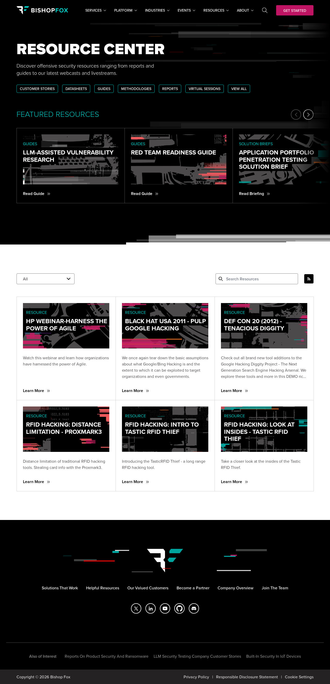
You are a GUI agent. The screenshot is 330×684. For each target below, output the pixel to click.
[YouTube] (165, 608)
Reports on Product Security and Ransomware (106, 656)
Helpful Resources (102, 588)
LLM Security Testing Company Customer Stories (197, 656)
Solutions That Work (60, 588)
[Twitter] (136, 608)
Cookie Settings (299, 677)
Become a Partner (193, 588)
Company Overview (235, 588)
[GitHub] (179, 608)
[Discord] (194, 608)
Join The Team (275, 588)
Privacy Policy (196, 677)
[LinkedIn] (150, 608)
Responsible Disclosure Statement (247, 677)
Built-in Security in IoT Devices (273, 656)
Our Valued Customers (147, 588)
